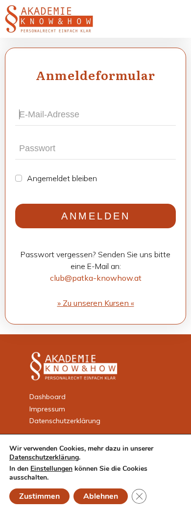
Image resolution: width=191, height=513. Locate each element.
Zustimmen (39, 496)
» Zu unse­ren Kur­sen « (95, 303)
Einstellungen (51, 468)
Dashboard (47, 396)
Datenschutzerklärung (64, 420)
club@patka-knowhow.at (96, 278)
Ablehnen (100, 496)
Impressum (47, 409)
